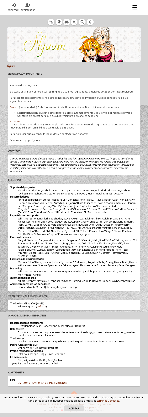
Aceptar (74, 408)
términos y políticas (108, 400)
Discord (14, 107)
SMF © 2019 (39, 382)
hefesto (41, 306)
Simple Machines (57, 382)
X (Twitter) (15, 121)
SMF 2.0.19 (24, 382)
